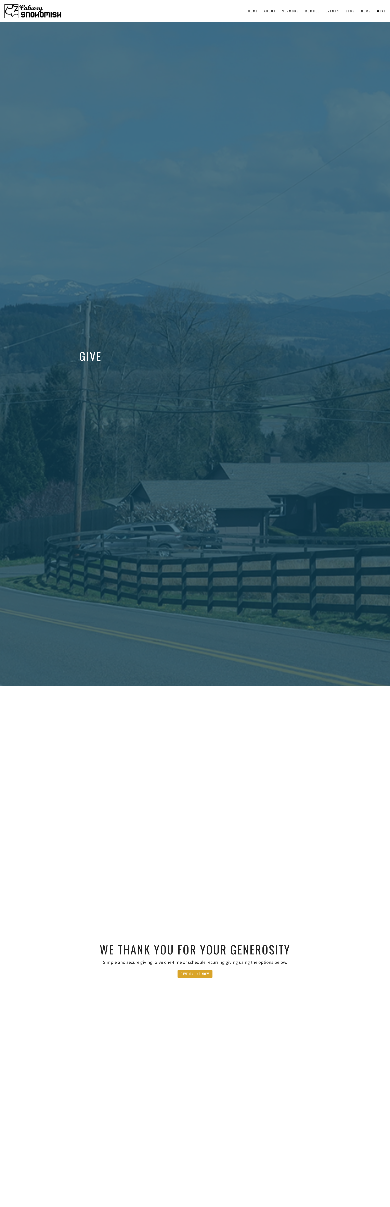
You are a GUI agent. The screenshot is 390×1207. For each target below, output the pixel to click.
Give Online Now (195, 973)
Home (253, 11)
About (270, 11)
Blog (350, 11)
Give (381, 11)
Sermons (290, 11)
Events (332, 11)
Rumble (312, 11)
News (366, 11)
